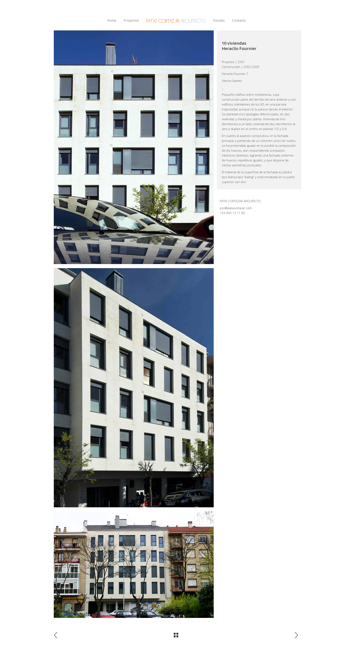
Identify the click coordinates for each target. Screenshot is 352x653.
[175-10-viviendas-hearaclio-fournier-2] (134, 564)
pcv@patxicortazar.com (236, 208)
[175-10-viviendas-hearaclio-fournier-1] (134, 387)
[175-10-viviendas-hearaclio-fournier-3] (134, 147)
